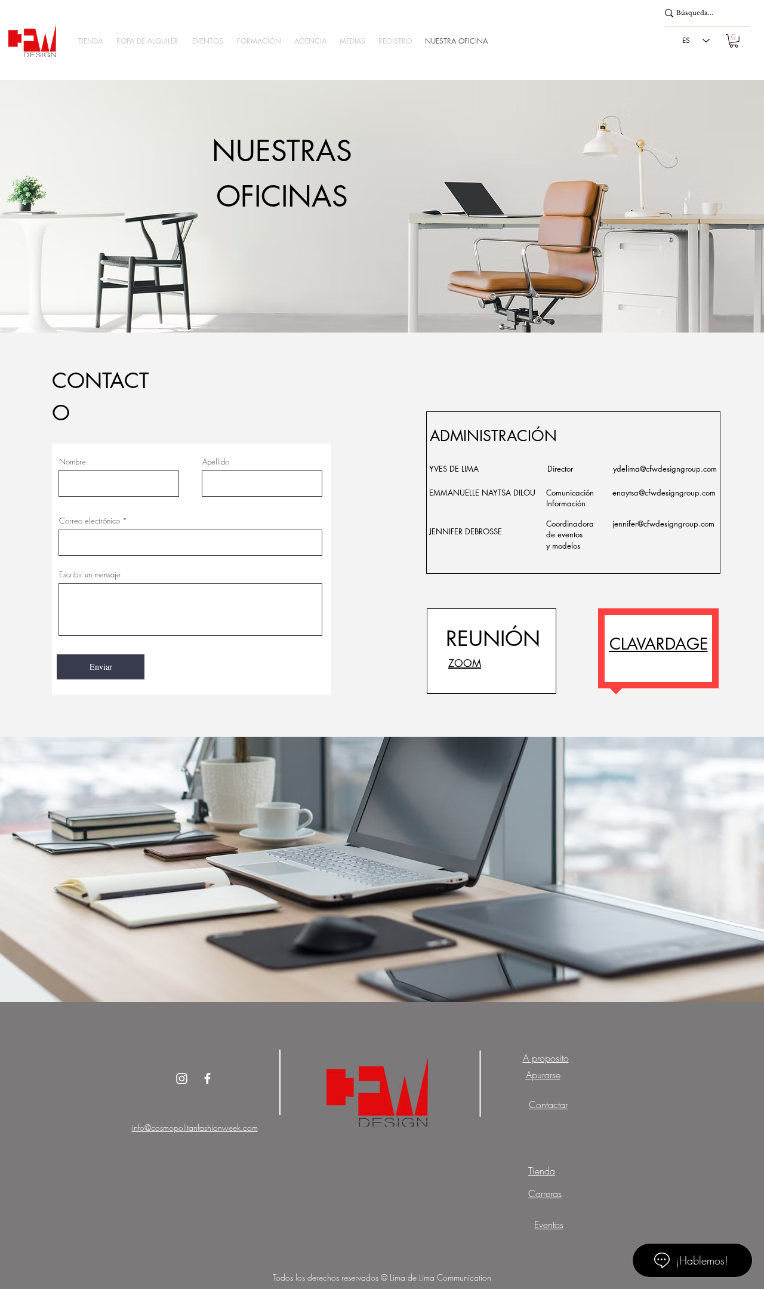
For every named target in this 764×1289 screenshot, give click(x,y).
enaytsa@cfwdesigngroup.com (664, 492)
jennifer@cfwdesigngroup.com (663, 523)
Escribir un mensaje (90, 575)
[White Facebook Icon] (207, 1078)
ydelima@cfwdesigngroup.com (665, 468)
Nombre (72, 462)
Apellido (215, 462)
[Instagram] (181, 1078)
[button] (90, 41)
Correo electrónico (89, 521)
